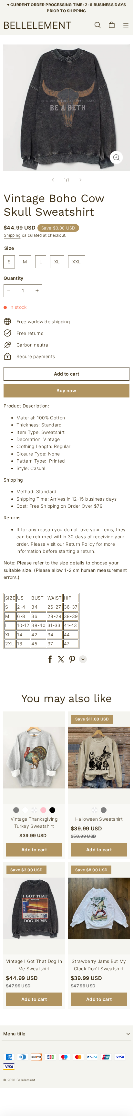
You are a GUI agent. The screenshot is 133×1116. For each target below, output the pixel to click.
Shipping (12, 235)
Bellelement (25, 1080)
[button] (126, 25)
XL (57, 261)
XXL (76, 261)
